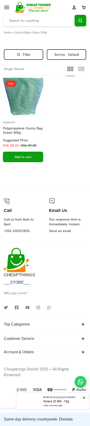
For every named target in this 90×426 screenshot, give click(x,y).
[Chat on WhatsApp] (80, 382)
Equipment (9, 122)
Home (8, 32)
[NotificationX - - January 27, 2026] (53, 401)
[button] (23, 157)
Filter (26, 54)
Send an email (67, 216)
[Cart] (83, 7)
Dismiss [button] (66, 419)
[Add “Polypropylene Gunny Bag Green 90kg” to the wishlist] (27, 113)
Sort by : (66, 54)
